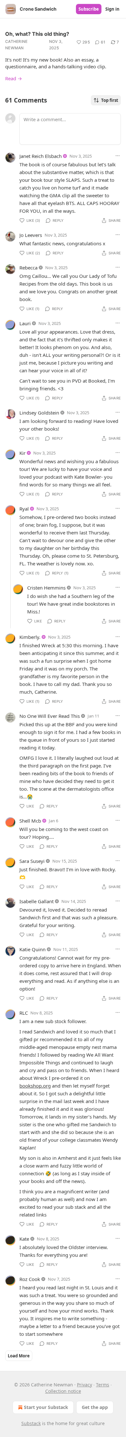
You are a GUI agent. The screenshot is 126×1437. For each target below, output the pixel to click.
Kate (24, 1239)
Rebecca (28, 267)
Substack (31, 1423)
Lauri (25, 323)
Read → (13, 78)
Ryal (24, 508)
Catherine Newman (16, 44)
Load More (19, 1356)
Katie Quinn (32, 949)
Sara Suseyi (32, 861)
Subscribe (89, 9)
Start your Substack (46, 1407)
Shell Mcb (30, 820)
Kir (22, 453)
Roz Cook (29, 1279)
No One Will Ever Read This (49, 716)
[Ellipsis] (117, 156)
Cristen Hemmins (46, 587)
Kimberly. (29, 637)
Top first (109, 100)
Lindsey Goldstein (39, 412)
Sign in (112, 9)
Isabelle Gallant (36, 901)
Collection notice (63, 1391)
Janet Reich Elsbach (40, 156)
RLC (23, 1013)
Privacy (84, 1385)
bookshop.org (35, 1085)
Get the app (95, 1407)
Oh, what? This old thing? (37, 34)
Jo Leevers (30, 235)
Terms (102, 1385)
